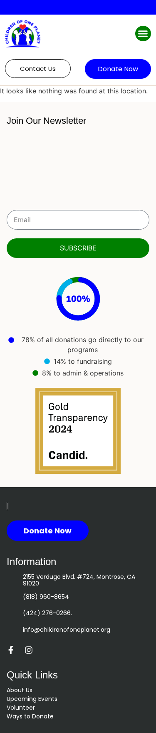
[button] (143, 34)
